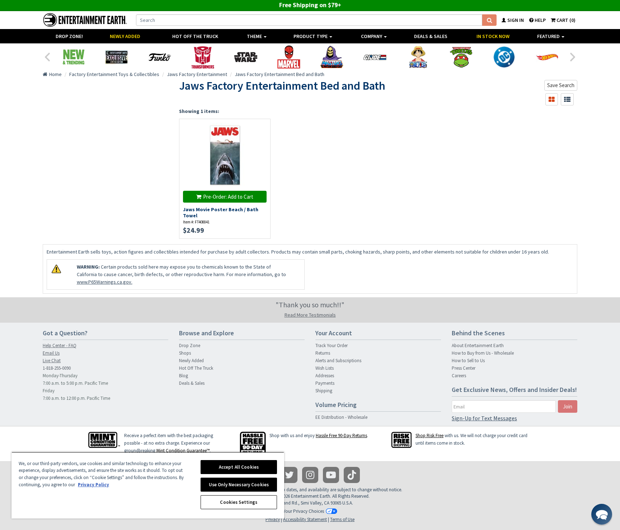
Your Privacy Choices (303, 511)
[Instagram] (310, 475)
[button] (601, 514)
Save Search (560, 85)
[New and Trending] (73, 57)
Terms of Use (342, 519)
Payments (324, 383)
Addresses (324, 376)
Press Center (463, 368)
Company (372, 36)
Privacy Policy (93, 485)
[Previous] (47, 56)
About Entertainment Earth (478, 345)
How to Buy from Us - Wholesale (483, 353)
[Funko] (159, 57)
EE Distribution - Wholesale (341, 417)
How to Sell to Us (468, 361)
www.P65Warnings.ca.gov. (104, 282)
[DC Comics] (504, 57)
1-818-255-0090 (57, 368)
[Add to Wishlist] (261, 128)
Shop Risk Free (429, 435)
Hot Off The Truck (195, 36)
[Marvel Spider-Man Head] (289, 57)
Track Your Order (331, 345)
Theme (255, 36)
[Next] (573, 56)
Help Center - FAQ (59, 345)
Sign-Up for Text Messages (484, 418)
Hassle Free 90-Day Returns (341, 435)
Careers (459, 376)
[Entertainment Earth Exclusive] (116, 57)
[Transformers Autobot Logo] (202, 57)
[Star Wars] (246, 57)
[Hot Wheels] (547, 57)
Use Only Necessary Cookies (239, 485)
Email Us (51, 353)
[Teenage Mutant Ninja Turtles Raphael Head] (461, 57)
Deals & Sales (430, 36)
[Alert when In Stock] (261, 141)
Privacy (273, 519)
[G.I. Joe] (375, 57)
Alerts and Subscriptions (338, 361)
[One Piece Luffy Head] (418, 57)
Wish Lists (324, 368)
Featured (549, 36)
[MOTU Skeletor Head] (332, 57)
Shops (185, 353)
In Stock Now (492, 36)
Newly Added (125, 36)
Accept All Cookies (239, 467)
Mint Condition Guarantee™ (183, 451)
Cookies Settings (238, 502)
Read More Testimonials (310, 315)
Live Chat (52, 361)
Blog (183, 376)
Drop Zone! (69, 36)
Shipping (323, 391)
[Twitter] (289, 475)
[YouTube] (331, 475)
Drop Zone (189, 345)
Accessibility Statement (305, 519)
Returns (322, 353)
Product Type (311, 36)
